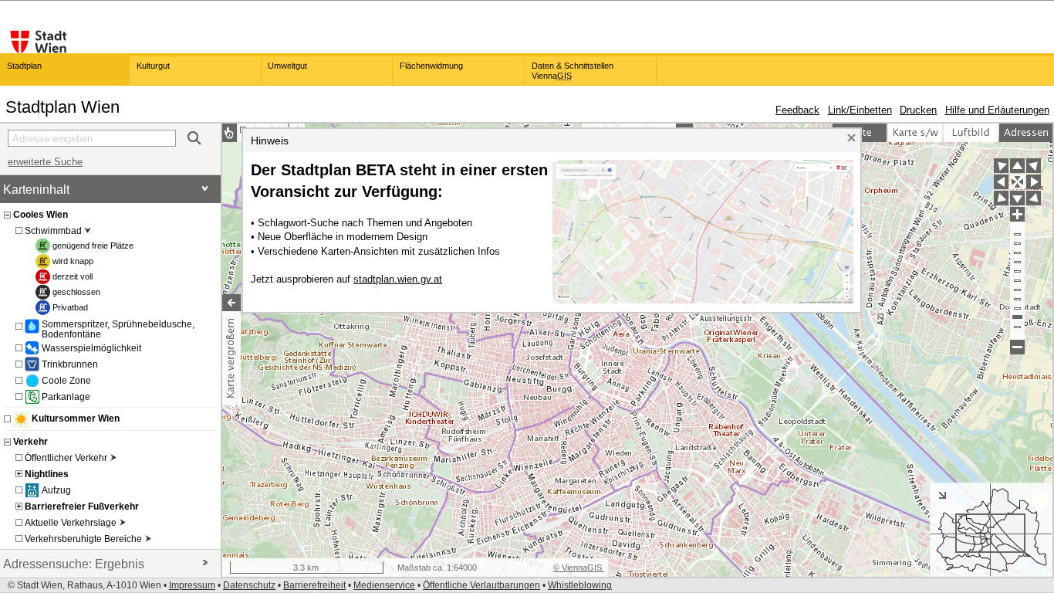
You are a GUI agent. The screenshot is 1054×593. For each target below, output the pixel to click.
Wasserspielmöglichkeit (91, 348)
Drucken (918, 110)
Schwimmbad (53, 230)
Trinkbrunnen (70, 364)
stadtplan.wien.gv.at (397, 279)
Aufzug (56, 490)
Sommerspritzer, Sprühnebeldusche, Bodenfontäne (118, 329)
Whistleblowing (580, 585)
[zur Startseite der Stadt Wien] (38, 41)
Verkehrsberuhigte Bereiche (83, 539)
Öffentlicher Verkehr (66, 457)
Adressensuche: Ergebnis (73, 564)
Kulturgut (153, 65)
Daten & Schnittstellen (572, 70)
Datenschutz (249, 585)
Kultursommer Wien (76, 418)
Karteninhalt (36, 189)
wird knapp (72, 261)
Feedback (797, 110)
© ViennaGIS (578, 567)
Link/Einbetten (860, 110)
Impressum (192, 585)
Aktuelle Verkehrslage (71, 522)
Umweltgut (287, 65)
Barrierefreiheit (314, 585)
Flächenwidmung (431, 65)
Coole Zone (66, 380)
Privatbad (70, 307)
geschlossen (76, 291)
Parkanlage (66, 396)
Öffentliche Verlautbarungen (481, 585)
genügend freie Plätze (92, 245)
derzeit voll (72, 276)
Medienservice (384, 585)
